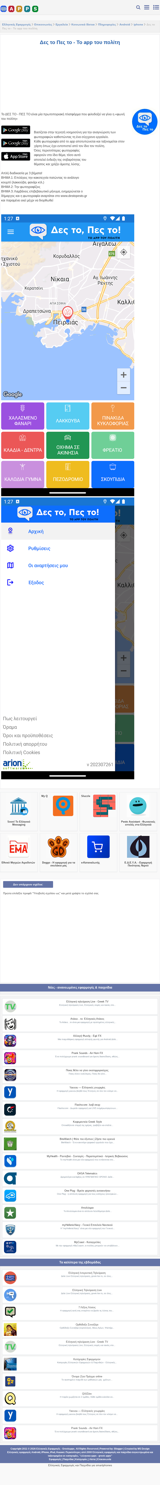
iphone (138, 24)
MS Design (143, 1448)
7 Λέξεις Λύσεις (87, 1307)
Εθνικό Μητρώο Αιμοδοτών (18, 862)
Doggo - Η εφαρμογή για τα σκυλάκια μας (58, 864)
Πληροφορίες (107, 24)
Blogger (118, 1448)
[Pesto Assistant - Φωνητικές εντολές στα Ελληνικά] (138, 817)
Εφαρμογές (55, 1459)
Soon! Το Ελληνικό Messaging (18, 823)
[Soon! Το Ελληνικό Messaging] (18, 817)
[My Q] (63, 817)
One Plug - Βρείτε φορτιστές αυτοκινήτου (87, 1190)
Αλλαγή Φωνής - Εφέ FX (87, 1035)
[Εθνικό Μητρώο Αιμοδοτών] (18, 858)
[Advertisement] (80, 76)
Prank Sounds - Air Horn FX (87, 1053)
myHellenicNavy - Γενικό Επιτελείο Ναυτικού (87, 1224)
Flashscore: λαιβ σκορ (87, 1104)
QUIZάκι (87, 1393)
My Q (44, 796)
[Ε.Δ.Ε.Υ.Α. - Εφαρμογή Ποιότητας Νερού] (138, 858)
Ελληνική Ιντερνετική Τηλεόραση (87, 1272)
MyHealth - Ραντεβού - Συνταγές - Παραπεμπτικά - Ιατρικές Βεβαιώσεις (87, 1156)
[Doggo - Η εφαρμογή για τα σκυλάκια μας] (58, 858)
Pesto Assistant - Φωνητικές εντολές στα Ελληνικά (138, 823)
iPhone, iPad (48, 1452)
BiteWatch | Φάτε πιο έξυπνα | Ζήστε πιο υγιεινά (87, 1139)
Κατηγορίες (81, 1459)
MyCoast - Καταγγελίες (87, 1242)
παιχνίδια (126, 1452)
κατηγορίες (72, 1455)
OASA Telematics (87, 1173)
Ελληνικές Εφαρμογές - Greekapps (55, 1448)
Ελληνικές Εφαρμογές (16, 24)
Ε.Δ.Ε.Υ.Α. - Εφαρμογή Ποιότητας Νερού (138, 864)
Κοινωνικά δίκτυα (83, 24)
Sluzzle (85, 796)
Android (124, 24)
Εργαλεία (62, 24)
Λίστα (92, 1459)
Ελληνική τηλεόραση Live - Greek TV (87, 1001)
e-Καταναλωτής (90, 862)
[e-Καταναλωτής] (98, 858)
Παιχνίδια (68, 1459)
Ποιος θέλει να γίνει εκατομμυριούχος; (87, 1070)
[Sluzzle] (104, 817)
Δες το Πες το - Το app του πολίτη (80, 42)
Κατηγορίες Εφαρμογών (86, 1359)
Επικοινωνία (104, 1459)
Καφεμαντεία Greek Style (87, 1121)
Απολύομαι (87, 1207)
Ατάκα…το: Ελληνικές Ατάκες (87, 1018)
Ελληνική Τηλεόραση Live (87, 1290)
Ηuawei (60, 1452)
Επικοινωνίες (43, 24)
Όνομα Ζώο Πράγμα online (87, 1376)
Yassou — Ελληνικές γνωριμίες (87, 1087)
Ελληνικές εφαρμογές (104, 1452)
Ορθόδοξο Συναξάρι (87, 1324)
